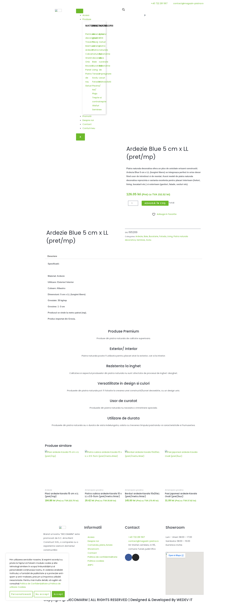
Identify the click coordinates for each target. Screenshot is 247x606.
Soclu (148, 240)
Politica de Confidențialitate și (35, 583)
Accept (58, 594)
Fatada (162, 236)
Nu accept (42, 594)
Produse (86, 19)
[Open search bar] (123, 9)
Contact (87, 124)
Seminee (141, 240)
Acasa (85, 15)
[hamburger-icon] (79, 11)
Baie (146, 236)
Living (170, 236)
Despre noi (88, 120)
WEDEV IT (185, 599)
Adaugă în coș (155, 203)
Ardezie (139, 236)
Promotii (86, 116)
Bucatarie (153, 236)
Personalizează (21, 594)
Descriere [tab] (52, 256)
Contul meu (88, 128)
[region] (37, 576)
